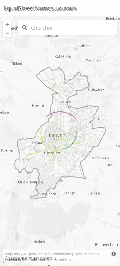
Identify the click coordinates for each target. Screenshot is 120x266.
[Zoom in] (7, 24)
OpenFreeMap (85, 253)
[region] (60, 133)
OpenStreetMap (39, 253)
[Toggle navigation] (108, 8)
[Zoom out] (7, 33)
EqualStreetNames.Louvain (39, 8)
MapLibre (12, 253)
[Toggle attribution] (113, 253)
